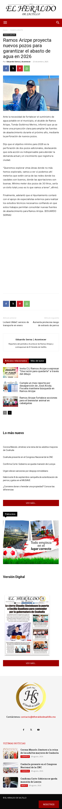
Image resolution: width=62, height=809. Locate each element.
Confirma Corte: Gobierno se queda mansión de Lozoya (29, 464)
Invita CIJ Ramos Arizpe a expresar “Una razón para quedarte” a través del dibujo (39, 371)
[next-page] (10, 413)
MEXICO (24, 785)
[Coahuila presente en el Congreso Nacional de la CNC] (10, 768)
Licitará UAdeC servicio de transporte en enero (16, 324)
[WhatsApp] (27, 68)
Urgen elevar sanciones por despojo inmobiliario (25, 471)
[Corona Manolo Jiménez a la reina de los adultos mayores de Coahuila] (10, 753)
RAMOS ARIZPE (16, 30)
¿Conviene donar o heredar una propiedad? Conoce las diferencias (29, 488)
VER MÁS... (31, 503)
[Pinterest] (20, 68)
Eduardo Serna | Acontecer (19, 61)
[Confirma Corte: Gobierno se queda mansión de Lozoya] (10, 782)
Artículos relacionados (16, 360)
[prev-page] (5, 413)
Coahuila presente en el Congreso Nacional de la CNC (28, 457)
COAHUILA (25, 756)
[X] (13, 68)
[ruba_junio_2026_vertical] (31, 563)
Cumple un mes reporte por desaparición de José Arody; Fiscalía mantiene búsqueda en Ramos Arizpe (37, 387)
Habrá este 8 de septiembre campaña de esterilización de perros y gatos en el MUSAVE (30, 479)
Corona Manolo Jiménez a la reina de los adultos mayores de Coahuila (30, 448)
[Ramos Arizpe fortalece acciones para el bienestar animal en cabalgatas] (10, 401)
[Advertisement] (31, 260)
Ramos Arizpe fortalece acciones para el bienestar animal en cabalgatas (38, 400)
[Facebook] (6, 68)
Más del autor (37, 360)
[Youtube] (38, 730)
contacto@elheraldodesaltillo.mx (38, 717)
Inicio (5, 30)
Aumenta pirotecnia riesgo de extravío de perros (46, 324)
